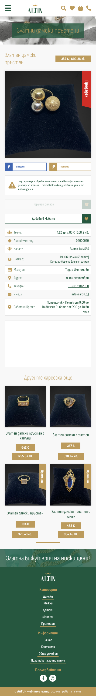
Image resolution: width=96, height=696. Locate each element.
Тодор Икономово (77, 270)
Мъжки (48, 603)
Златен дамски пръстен (71, 434)
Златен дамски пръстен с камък (70, 514)
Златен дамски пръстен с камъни (25, 436)
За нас (48, 640)
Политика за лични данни (48, 660)
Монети (48, 617)
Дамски (48, 596)
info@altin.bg (80, 294)
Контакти (48, 647)
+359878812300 (78, 286)
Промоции (48, 624)
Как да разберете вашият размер (69, 262)
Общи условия (48, 653)
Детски (48, 610)
